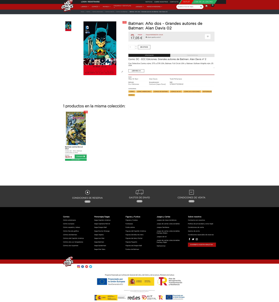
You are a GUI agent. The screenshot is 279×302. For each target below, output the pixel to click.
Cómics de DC (176, 91)
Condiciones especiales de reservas (201, 234)
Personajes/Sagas (102, 217)
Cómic (131, 91)
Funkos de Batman (132, 249)
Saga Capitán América (102, 220)
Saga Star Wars (99, 249)
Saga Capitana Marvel (102, 224)
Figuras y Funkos (133, 217)
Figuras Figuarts (131, 242)
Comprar (79, 156)
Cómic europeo (68, 224)
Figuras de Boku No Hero (134, 234)
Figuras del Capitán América (136, 231)
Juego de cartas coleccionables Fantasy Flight (168, 241)
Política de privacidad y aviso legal (200, 224)
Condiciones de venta (196, 227)
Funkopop (129, 224)
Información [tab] (149, 55)
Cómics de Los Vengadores (73, 242)
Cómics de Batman (161, 91)
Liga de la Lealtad (203, 2)
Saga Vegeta (99, 234)
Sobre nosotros (161, 2)
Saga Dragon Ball (100, 227)
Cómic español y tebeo (71, 227)
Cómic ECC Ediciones (192, 91)
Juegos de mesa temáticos (166, 220)
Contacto (174, 2)
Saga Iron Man (99, 238)
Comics (66, 217)
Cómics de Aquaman (70, 245)
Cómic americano (144, 91)
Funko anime (130, 227)
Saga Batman (99, 242)
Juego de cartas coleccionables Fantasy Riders (168, 232)
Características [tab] (192, 55)
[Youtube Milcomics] (86, 266)
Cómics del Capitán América (73, 238)
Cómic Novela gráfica (71, 231)
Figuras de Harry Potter (134, 238)
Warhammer (161, 246)
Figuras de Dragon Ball (134, 245)
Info (87, 201)
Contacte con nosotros (196, 220)
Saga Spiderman (100, 245)
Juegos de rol (162, 236)
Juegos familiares (163, 227)
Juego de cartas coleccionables (168, 224)
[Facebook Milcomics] (82, 266)
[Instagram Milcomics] (78, 266)
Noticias (149, 2)
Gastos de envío (194, 231)
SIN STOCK (144, 47)
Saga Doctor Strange (102, 231)
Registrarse (94, 2)
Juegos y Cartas (163, 217)
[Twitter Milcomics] (90, 266)
